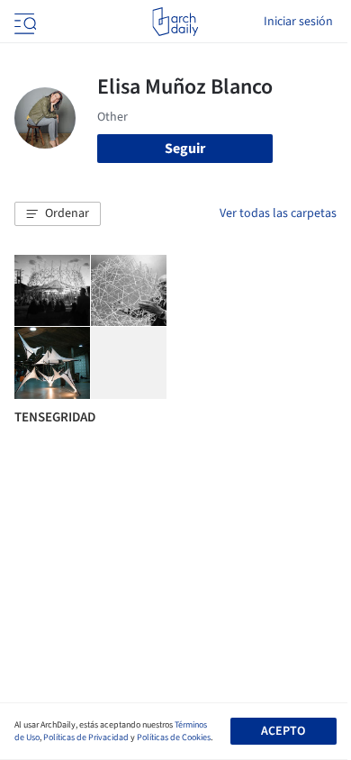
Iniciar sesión (298, 21)
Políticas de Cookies (174, 737)
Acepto (283, 731)
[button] (57, 214)
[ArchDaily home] (175, 21)
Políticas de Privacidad (86, 737)
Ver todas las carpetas (278, 213)
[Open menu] (23, 21)
